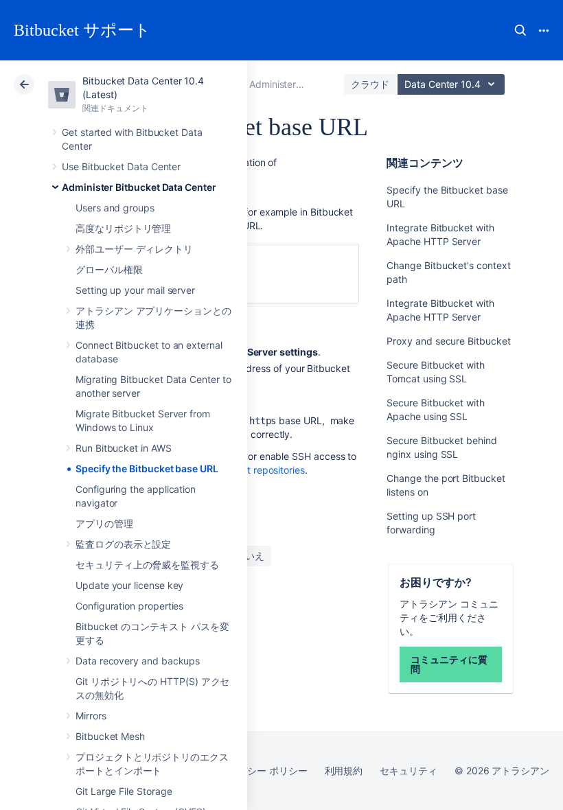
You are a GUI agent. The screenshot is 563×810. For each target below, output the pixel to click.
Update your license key (129, 585)
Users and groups (115, 207)
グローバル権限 (109, 269)
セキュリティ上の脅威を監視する (147, 564)
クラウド (370, 84)
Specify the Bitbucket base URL (147, 468)
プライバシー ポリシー (258, 770)
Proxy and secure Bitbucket (448, 341)
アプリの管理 (104, 523)
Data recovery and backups (138, 661)
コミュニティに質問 (449, 664)
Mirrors (91, 715)
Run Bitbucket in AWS (124, 448)
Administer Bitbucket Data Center (139, 187)
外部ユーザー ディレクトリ (134, 249)
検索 (520, 30)
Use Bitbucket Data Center (121, 166)
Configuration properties (129, 606)
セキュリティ (408, 770)
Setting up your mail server (135, 290)
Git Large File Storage (124, 791)
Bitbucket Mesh (110, 736)
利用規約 (344, 770)
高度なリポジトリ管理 (123, 228)
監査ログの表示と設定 (123, 544)
